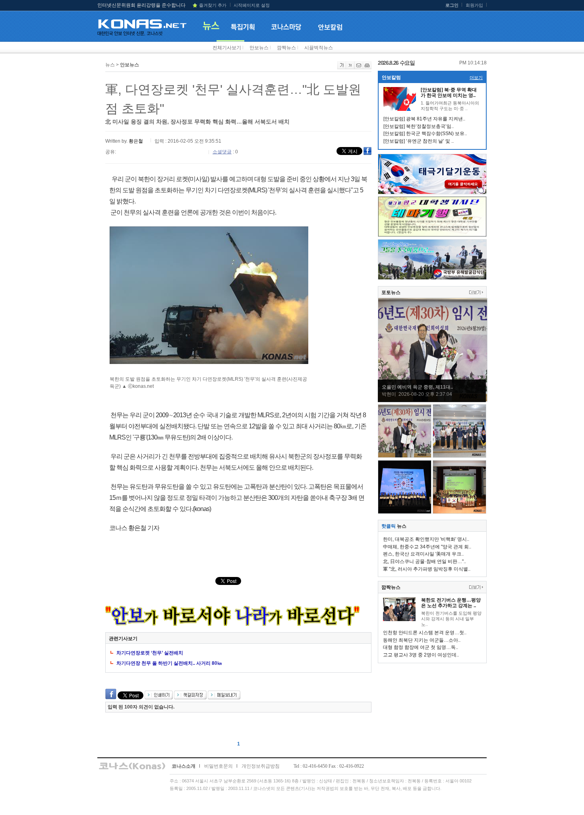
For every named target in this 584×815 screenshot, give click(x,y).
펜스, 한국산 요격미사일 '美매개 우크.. (423, 554)
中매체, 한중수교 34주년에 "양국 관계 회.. (427, 547)
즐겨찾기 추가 (212, 5)
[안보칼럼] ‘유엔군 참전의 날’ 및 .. (418, 141)
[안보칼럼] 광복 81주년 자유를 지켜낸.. (424, 119)
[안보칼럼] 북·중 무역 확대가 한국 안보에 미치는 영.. (449, 92)
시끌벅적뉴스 (318, 47)
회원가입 (474, 5)
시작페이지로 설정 (252, 5)
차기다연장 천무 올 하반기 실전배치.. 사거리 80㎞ (169, 663)
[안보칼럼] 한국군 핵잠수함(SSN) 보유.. (425, 133)
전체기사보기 (227, 47)
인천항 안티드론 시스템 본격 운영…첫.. (424, 632)
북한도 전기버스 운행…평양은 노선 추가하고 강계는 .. (451, 602)
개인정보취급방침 (261, 766)
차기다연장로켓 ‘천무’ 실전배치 (149, 653)
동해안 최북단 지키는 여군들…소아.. (421, 640)
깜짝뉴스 (286, 47)
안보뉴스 (259, 47)
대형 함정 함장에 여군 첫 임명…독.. (420, 647)
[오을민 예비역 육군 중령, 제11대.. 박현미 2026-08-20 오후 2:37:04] (432, 400)
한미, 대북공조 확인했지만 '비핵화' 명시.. (426, 539)
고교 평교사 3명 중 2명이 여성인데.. (421, 655)
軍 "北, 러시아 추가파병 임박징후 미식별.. (426, 569)
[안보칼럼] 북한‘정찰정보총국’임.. (418, 126)
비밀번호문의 (218, 766)
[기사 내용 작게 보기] (350, 67)
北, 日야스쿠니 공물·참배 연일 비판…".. (424, 561)
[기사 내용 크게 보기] (341, 67)
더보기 (476, 77)
